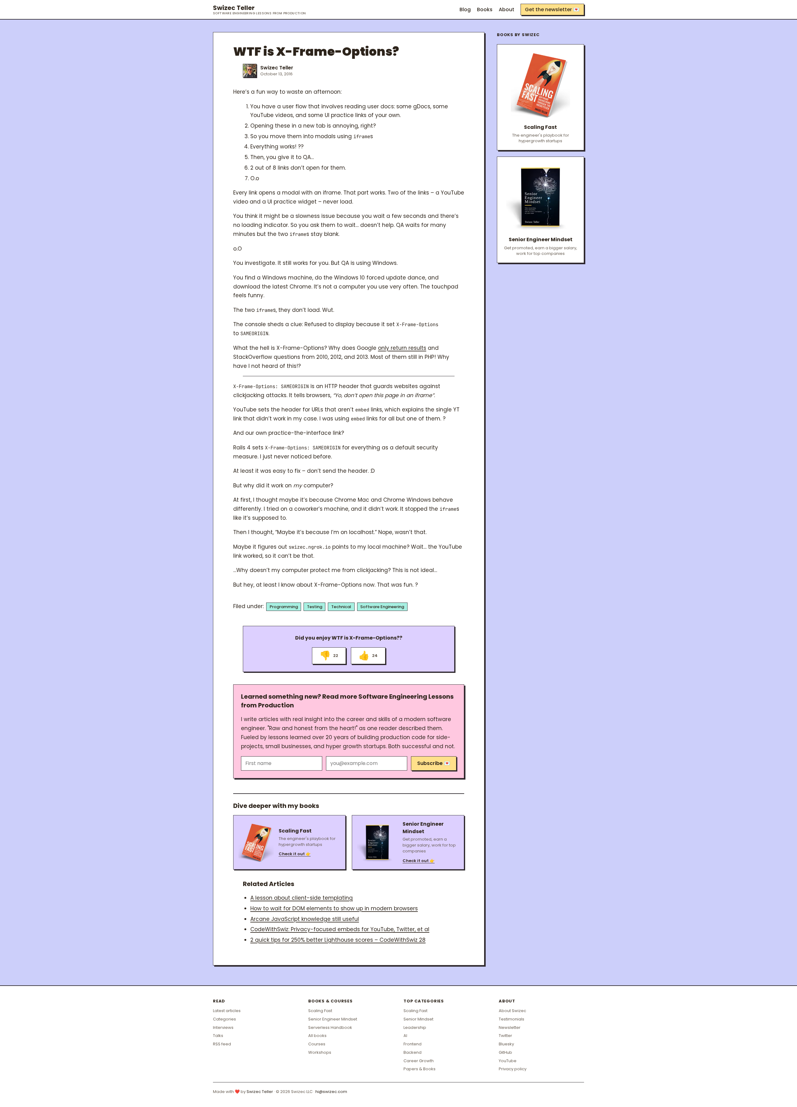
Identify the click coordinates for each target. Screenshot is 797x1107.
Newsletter (510, 1027)
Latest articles (227, 1011)
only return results (402, 348)
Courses (316, 1044)
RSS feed (222, 1044)
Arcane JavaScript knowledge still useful (304, 919)
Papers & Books (419, 1069)
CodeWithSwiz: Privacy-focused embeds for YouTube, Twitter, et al (339, 929)
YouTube (507, 1061)
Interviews (223, 1027)
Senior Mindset (418, 1019)
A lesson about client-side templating (301, 898)
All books (317, 1036)
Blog (465, 9)
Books (485, 9)
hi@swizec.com (331, 1092)
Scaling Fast (320, 1011)
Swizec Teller (259, 9)
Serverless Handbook (330, 1027)
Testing (314, 607)
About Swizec (512, 1011)
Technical (341, 607)
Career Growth (418, 1061)
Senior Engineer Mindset (332, 1019)
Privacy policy (512, 1069)
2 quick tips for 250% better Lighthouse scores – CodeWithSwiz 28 (338, 940)
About (506, 9)
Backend (412, 1052)
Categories (224, 1019)
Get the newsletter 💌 (552, 9)
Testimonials (511, 1019)
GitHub (505, 1052)
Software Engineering (382, 607)
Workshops (319, 1052)
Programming (284, 607)
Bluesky (506, 1044)
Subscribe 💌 (433, 763)
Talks (218, 1036)
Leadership (414, 1027)
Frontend (412, 1044)
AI (405, 1036)
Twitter (505, 1036)
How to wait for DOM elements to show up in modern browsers (334, 908)
